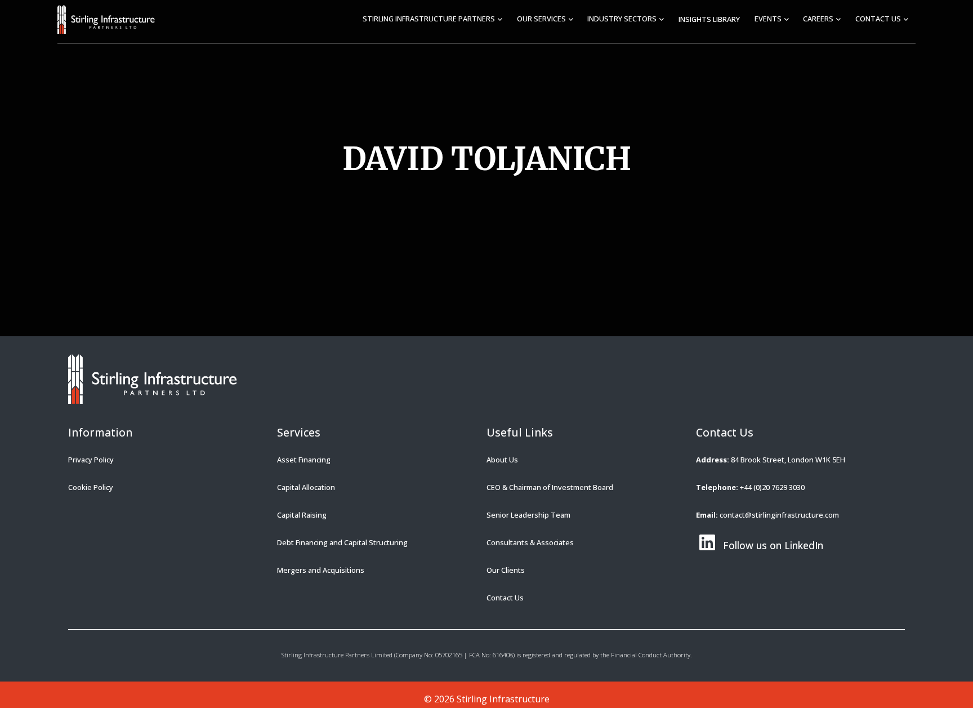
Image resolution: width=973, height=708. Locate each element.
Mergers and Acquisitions (320, 570)
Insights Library (709, 19)
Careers (818, 19)
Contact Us (878, 19)
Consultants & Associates (530, 542)
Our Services (541, 19)
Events (768, 19)
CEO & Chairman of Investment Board (549, 487)
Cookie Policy (90, 487)
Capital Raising (302, 515)
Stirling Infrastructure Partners (429, 19)
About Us (502, 460)
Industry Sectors (622, 19)
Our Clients (505, 570)
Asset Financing (304, 460)
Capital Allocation (306, 487)
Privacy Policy (91, 460)
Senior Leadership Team (528, 515)
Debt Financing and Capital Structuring (342, 542)
